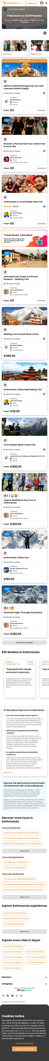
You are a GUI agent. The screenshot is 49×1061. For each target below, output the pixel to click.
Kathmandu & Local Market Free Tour (23, 202)
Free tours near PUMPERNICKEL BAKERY (19, 879)
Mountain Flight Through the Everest (23, 612)
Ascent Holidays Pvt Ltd (18, 568)
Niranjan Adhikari (16, 345)
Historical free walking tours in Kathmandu (22, 838)
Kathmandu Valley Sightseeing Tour (23, 389)
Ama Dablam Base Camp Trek (19, 445)
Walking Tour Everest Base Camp (21, 334)
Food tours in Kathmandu (14, 868)
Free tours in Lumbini (35, 957)
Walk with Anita (15, 157)
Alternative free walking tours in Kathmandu (22, 844)
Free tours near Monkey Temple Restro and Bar (23, 890)
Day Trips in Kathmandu (14, 924)
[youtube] (12, 995)
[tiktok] (21, 995)
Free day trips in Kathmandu (15, 862)
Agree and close (24, 1048)
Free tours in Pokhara (36, 962)
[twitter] (16, 995)
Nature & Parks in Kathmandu (16, 918)
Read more (8, 772)
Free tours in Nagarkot (13, 962)
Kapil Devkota (15, 100)
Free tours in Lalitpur (12, 968)
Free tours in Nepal (16, 9)
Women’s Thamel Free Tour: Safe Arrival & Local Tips (24, 145)
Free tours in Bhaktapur (13, 946)
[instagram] (3, 995)
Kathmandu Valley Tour (16, 557)
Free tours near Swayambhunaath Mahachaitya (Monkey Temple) (25, 884)
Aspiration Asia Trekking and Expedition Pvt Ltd (27, 456)
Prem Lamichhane (16, 290)
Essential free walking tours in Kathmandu (21, 833)
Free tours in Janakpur (13, 957)
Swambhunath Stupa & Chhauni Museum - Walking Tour (21, 277)
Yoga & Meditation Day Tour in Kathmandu (20, 501)
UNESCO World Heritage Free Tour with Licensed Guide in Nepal (24, 87)
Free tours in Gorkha (34, 952)
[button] (15, 48)
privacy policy (25, 1030)
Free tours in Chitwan (13, 952)
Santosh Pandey (16, 213)
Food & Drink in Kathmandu (15, 913)
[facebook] (7, 995)
